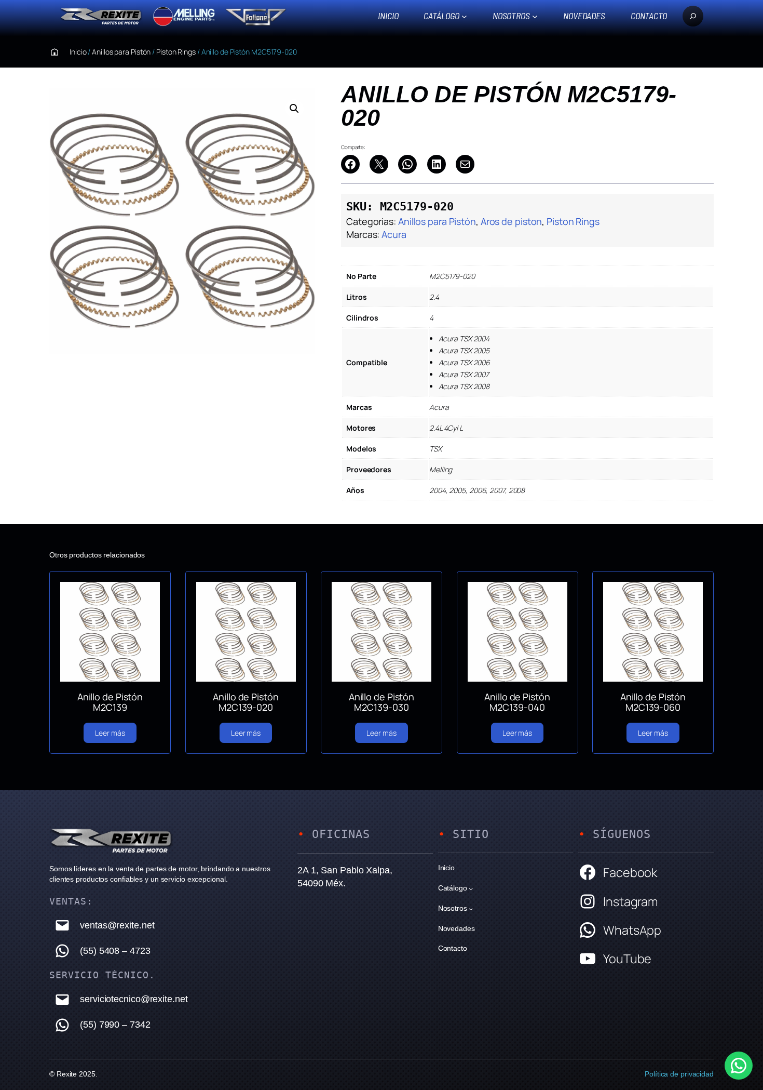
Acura (394, 234)
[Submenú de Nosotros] (535, 16)
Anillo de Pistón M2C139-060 (653, 702)
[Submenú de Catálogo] (464, 16)
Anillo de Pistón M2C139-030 (381, 702)
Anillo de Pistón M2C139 (110, 702)
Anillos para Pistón (121, 52)
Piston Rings (176, 52)
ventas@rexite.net (117, 925)
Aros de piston (511, 221)
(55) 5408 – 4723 (115, 951)
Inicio (388, 15)
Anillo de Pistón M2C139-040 (517, 702)
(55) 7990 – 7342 (115, 1024)
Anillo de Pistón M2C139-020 (245, 702)
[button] (294, 108)
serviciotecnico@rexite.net (133, 999)
